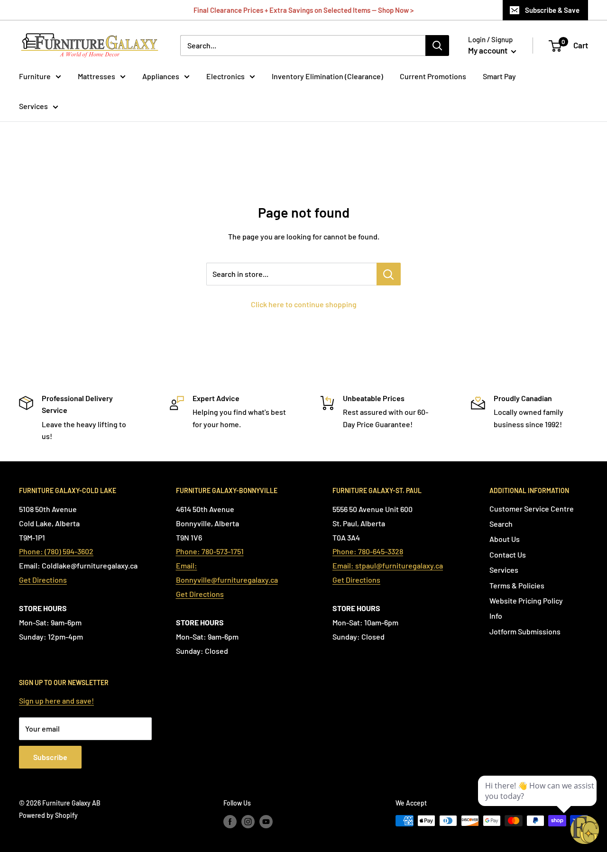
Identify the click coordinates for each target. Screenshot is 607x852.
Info (495, 615)
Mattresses (96, 76)
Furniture (35, 76)
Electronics (225, 76)
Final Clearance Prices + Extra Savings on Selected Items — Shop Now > (303, 10)
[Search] (437, 45)
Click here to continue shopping (304, 304)
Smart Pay (499, 76)
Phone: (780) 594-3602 (56, 551)
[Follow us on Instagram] (248, 821)
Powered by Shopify (48, 815)
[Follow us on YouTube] (266, 821)
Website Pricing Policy (526, 600)
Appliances (160, 76)
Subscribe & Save (552, 10)
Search (501, 523)
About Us (504, 538)
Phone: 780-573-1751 (210, 551)
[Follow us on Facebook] (230, 821)
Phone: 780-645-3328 (367, 551)
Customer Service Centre (531, 508)
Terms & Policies (516, 585)
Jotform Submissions (525, 631)
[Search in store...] (389, 274)
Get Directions (43, 579)
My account (488, 50)
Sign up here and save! (56, 700)
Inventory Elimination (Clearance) (327, 76)
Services (33, 105)
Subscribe (50, 756)
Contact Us (507, 554)
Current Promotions (433, 76)
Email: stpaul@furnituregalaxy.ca (387, 565)
